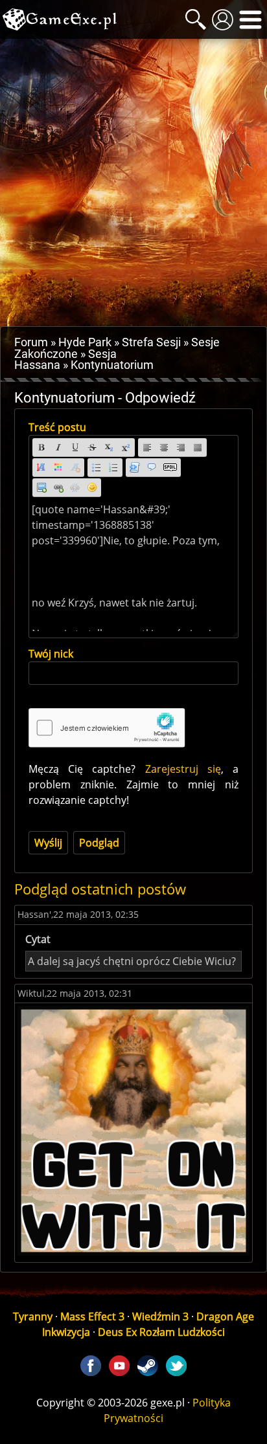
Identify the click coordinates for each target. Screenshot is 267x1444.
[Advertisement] (133, 182)
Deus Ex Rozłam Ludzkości (161, 1332)
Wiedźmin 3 (160, 1316)
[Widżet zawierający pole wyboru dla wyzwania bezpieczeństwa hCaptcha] (107, 728)
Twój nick (51, 654)
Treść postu (57, 427)
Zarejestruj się (183, 769)
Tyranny (32, 1316)
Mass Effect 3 (92, 1316)
